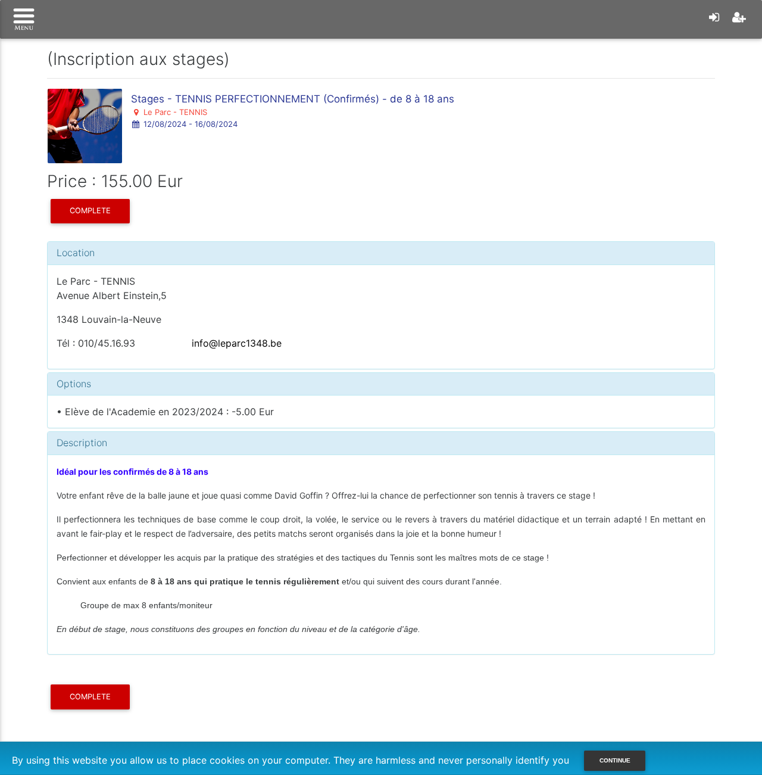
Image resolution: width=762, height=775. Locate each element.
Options (74, 384)
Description (82, 443)
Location (76, 253)
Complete (90, 210)
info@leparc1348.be (235, 343)
